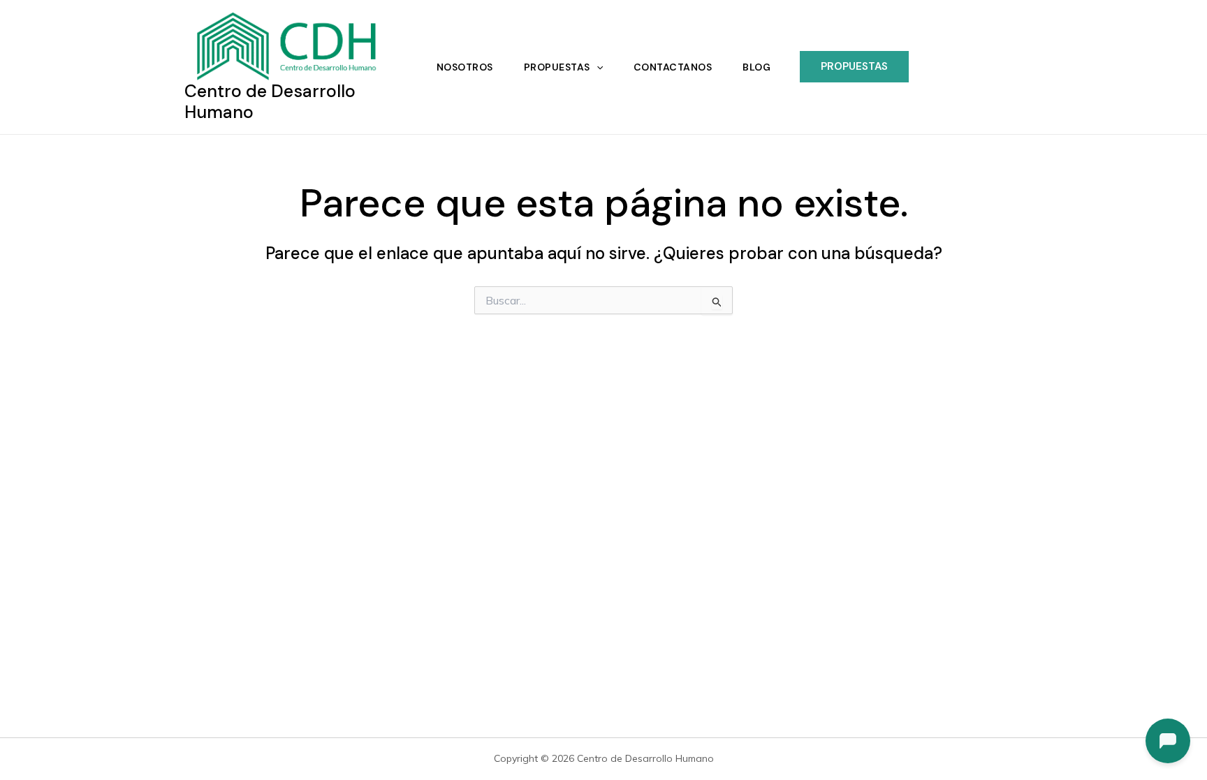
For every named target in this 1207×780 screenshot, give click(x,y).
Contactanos (673, 67)
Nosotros (465, 67)
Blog (756, 67)
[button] (596, 67)
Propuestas (557, 67)
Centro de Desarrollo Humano (270, 102)
